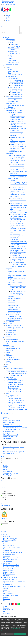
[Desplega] (12, 413)
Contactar (3, 7)
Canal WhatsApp (8, 593)
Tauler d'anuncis (7, 424)
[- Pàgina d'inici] (10, 28)
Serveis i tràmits (5, 563)
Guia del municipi (8, 536)
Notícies (5, 466)
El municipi (4, 534)
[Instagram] (7, 9)
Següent (8, 505)
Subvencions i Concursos (10, 436)
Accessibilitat (7, 613)
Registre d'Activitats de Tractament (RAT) (14, 581)
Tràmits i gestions (8, 568)
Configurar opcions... (6, 630)
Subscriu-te (4, 518)
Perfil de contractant (9, 574)
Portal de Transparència (10, 579)
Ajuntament (7, 413)
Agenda (5, 468)
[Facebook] (2, 9)
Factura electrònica (8, 572)
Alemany (8, 19)
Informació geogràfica (9, 540)
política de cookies (15, 628)
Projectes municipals (9, 431)
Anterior (3, 505)
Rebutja (7, 633)
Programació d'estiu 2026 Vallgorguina (14, 586)
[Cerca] (20, 33)
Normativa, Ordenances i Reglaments (16, 428)
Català (7, 13)
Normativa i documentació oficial (12, 426)
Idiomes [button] (5, 11)
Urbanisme (6, 433)
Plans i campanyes (8, 422)
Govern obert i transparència (11, 420)
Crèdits (5, 606)
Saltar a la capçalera (8, 1)
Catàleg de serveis (8, 570)
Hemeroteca (6, 599)
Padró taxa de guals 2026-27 (11, 565)
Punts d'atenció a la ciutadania (11, 567)
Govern (5, 417)
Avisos (5, 469)
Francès (8, 20)
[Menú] (1, 35)
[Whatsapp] (10, 9)
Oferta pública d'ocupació (10, 435)
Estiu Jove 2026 (7, 584)
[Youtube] (5, 9)
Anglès (7, 17)
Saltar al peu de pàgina (8, 4)
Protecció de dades (8, 609)
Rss (4, 601)
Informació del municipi (10, 538)
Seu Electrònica (7, 438)
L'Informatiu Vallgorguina (10, 595)
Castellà (8, 15)
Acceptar (20, 633)
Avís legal (6, 611)
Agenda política (7, 471)
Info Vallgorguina (8, 475)
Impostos (6, 575)
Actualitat (3, 583)
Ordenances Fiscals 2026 (13, 429)
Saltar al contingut (7, 3)
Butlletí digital (7, 592)
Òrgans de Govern (8, 419)
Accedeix (3, 488)
